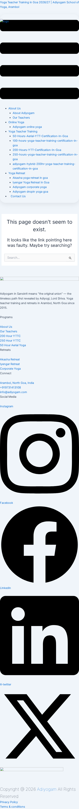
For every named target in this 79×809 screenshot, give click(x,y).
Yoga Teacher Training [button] (22, 131)
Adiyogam (47, 789)
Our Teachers (21, 117)
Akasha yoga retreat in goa (30, 178)
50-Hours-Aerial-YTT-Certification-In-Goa (40, 136)
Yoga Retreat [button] (16, 173)
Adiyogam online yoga (27, 127)
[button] (39, 60)
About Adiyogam (24, 113)
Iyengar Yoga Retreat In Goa (31, 182)
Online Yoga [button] (16, 122)
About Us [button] (14, 108)
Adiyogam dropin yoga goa (30, 191)
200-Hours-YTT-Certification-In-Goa (37, 150)
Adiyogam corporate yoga (30, 187)
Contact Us (18, 196)
